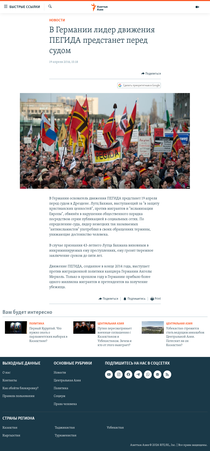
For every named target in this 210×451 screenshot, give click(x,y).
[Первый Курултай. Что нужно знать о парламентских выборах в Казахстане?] (16, 327)
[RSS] (167, 374)
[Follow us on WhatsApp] (148, 374)
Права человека (65, 404)
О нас (6, 372)
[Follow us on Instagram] (118, 374)
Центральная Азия (111, 323)
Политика (36, 323)
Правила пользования (18, 396)
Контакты (9, 380)
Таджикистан (65, 427)
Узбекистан (115, 427)
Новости (57, 20)
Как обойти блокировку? (20, 388)
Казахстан (9, 427)
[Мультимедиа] (197, 7)
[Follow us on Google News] (157, 374)
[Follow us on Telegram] (138, 374)
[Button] (151, 73)
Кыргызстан (11, 435)
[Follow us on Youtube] (109, 374)
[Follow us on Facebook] (128, 374)
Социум (59, 396)
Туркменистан (65, 435)
